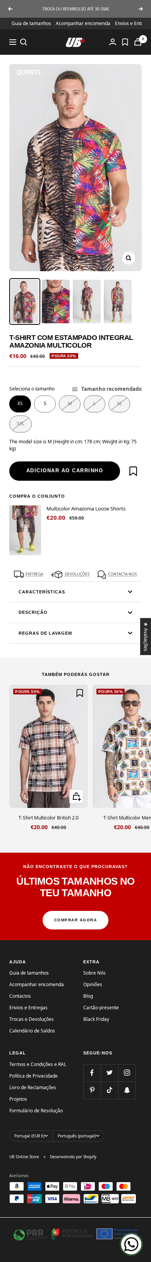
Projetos (18, 1099)
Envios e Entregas (28, 1007)
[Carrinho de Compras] (138, 42)
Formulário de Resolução (36, 1110)
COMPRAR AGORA (75, 920)
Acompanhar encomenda (83, 23)
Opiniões (92, 984)
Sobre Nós (94, 973)
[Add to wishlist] (133, 471)
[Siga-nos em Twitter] (109, 1072)
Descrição (33, 612)
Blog (88, 996)
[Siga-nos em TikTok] (109, 1090)
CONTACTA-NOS (122, 574)
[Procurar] (23, 42)
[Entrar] (112, 42)
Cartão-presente (101, 1007)
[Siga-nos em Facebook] (92, 1072)
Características (42, 592)
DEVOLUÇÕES (77, 574)
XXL (20, 423)
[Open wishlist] (125, 42)
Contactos (20, 996)
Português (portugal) (77, 1136)
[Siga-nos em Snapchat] (127, 1090)
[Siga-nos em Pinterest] (92, 1090)
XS (20, 403)
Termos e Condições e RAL (37, 1064)
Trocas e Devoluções (31, 1019)
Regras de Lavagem (45, 633)
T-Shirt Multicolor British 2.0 (49, 817)
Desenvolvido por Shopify (73, 1156)
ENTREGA (34, 574)
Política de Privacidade (33, 1076)
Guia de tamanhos (31, 23)
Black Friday (96, 1019)
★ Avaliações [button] (146, 636)
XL (119, 403)
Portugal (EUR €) (29, 1136)
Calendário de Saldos (32, 1030)
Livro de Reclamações (32, 1087)
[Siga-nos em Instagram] (127, 1072)
